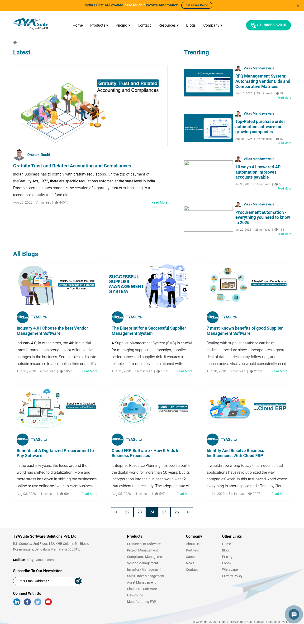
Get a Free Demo (196, 5)
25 (164, 512)
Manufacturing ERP (141, 602)
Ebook (226, 563)
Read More (159, 202)
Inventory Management (144, 569)
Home (78, 25)
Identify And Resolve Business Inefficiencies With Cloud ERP (235, 453)
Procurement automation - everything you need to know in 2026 (262, 217)
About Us (193, 544)
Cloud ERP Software (142, 589)
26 (177, 512)
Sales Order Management (145, 576)
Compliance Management (146, 557)
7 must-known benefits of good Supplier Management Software (245, 331)
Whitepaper (230, 569)
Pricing (227, 557)
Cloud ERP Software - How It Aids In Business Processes (146, 453)
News (190, 563)
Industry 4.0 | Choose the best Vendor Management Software (52, 331)
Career (191, 557)
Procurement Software (144, 544)
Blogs (191, 25)
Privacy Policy (232, 576)
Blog (225, 550)
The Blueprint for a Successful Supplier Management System (149, 331)
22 (127, 512)
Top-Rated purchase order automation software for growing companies (260, 126)
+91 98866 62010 (271, 25)
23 (140, 512)
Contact (144, 25)
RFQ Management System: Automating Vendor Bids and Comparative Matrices (262, 81)
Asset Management (141, 582)
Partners (192, 550)
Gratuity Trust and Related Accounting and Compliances (72, 166)
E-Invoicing (135, 595)
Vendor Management (142, 563)
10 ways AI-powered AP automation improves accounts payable (258, 172)
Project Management (142, 550)
